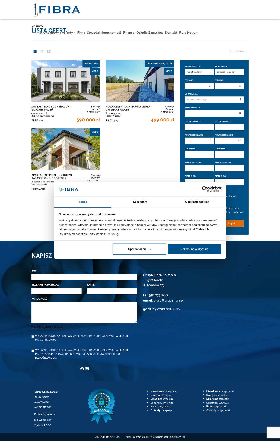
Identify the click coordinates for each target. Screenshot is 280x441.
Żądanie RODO (42, 426)
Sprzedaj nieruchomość (104, 32)
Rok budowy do (224, 162)
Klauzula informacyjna (46, 327)
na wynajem (164, 391)
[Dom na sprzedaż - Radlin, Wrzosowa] (140, 92)
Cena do (219, 80)
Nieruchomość (193, 66)
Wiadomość (39, 299)
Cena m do (220, 148)
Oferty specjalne (232, 208)
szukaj (228, 223)
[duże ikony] (35, 52)
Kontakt (171, 32)
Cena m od (190, 148)
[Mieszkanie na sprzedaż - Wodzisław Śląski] (65, 160)
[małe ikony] (42, 52)
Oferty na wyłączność (234, 212)
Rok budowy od (193, 162)
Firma (81, 32)
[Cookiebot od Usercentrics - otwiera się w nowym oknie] (205, 189)
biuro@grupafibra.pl (169, 300)
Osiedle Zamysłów (149, 32)
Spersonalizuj (137, 249)
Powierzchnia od (194, 135)
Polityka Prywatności (45, 414)
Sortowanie (237, 51)
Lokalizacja (191, 94)
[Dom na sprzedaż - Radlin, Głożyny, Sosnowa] (65, 92)
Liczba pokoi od (193, 121)
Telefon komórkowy (46, 285)
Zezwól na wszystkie (194, 249)
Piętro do (220, 176)
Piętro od (190, 176)
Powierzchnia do (224, 135)
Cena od (189, 80)
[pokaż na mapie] (49, 52)
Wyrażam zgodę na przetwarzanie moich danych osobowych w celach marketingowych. (81, 338)
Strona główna (50, 32)
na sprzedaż (220, 391)
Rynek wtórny (231, 196)
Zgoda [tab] (83, 201)
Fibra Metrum (188, 32)
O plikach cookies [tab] (197, 201)
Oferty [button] (68, 32)
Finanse (128, 32)
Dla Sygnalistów (42, 420)
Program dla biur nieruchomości (150, 437)
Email (90, 285)
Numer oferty (192, 107)
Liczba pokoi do (223, 121)
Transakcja (221, 66)
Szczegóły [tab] (140, 201)
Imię (33, 271)
